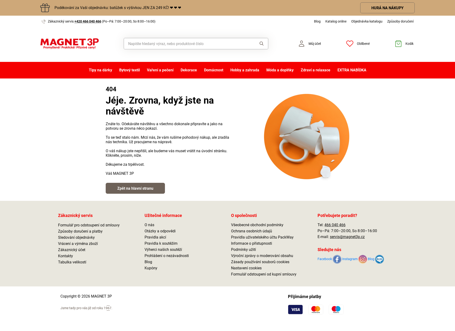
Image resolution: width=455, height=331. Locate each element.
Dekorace (189, 70)
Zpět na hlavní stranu (135, 188)
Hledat (257, 43)
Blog (317, 21)
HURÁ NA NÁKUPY (387, 8)
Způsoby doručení (400, 21)
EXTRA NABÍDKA (351, 70)
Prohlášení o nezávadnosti (167, 255)
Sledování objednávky (76, 237)
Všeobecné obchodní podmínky (257, 225)
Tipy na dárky (100, 70)
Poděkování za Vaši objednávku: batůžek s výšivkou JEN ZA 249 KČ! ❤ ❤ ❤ (118, 7)
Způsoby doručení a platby (80, 231)
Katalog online (335, 21)
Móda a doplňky (280, 70)
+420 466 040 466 (87, 21)
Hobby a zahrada (244, 70)
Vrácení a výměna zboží (78, 243)
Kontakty (65, 256)
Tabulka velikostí (72, 262)
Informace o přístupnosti (251, 243)
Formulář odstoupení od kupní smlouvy (263, 274)
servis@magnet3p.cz (347, 236)
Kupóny (151, 268)
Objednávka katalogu (366, 21)
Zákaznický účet (71, 250)
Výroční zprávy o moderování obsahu (262, 255)
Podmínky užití (243, 249)
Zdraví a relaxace (315, 70)
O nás (149, 225)
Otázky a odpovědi (160, 231)
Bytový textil (129, 70)
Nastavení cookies (246, 268)
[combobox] (185, 43)
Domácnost (213, 70)
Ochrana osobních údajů (251, 231)
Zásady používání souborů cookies (260, 262)
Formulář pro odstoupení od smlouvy (89, 225)
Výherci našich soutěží (163, 249)
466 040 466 (335, 225)
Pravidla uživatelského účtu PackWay (262, 237)
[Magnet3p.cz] (69, 43)
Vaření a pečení (160, 70)
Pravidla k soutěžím (161, 243)
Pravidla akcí (155, 237)
